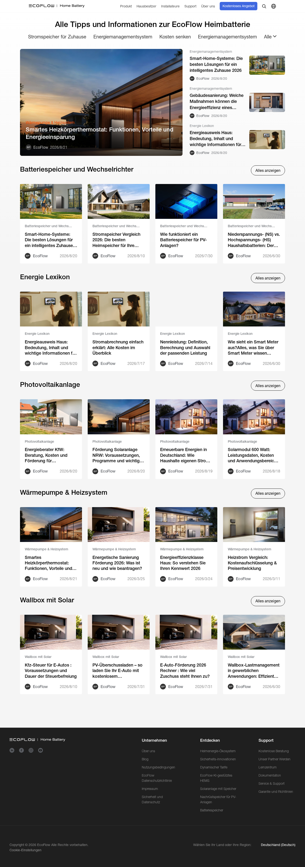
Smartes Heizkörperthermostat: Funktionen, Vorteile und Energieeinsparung (99, 133)
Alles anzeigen (267, 170)
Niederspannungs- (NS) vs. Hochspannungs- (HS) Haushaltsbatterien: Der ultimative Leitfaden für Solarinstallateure (254, 240)
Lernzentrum (268, 767)
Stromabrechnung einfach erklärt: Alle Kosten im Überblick (117, 347)
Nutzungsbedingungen (158, 767)
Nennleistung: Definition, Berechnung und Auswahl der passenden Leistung (185, 347)
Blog (145, 759)
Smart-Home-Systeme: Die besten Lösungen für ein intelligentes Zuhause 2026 (216, 64)
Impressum (150, 789)
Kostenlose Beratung (274, 751)
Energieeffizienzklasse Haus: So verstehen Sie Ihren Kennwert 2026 (183, 563)
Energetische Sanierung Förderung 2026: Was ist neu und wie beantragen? (117, 563)
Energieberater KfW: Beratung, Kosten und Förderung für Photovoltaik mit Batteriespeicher (46, 455)
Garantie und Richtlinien (276, 791)
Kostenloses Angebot (238, 6)
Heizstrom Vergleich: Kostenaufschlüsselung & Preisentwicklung (252, 563)
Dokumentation (270, 775)
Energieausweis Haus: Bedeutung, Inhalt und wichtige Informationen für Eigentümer (215, 139)
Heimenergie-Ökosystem (218, 751)
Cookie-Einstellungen (25, 850)
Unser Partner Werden (274, 759)
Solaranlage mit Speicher (218, 789)
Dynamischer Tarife (213, 767)
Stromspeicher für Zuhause (57, 36)
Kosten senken (175, 36)
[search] (264, 6)
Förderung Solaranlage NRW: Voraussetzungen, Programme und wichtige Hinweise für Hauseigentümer (117, 455)
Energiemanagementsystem (122, 36)
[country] (273, 6)
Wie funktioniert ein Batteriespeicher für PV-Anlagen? (183, 240)
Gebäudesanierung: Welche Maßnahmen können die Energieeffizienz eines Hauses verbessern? (217, 101)
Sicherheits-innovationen (218, 759)
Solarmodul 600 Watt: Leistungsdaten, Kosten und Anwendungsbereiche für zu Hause (253, 455)
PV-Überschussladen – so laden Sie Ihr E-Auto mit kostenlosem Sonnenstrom (117, 670)
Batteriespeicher (211, 810)
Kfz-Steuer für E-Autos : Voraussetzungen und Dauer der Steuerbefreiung (51, 670)
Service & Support (272, 783)
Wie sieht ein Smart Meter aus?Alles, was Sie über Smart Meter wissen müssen (253, 347)
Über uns (148, 751)
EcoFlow (43, 845)
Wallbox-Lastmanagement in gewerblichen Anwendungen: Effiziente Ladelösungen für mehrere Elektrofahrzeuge (254, 670)
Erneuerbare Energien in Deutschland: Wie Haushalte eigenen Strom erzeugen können (185, 455)
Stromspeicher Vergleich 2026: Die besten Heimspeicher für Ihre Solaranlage (116, 240)
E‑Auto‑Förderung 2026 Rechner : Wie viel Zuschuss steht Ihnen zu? (185, 670)
